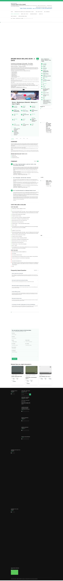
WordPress (36, 578)
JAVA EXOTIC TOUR (26, 124)
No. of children (27, 343)
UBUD (50, 131)
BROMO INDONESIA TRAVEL (23, 16)
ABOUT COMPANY (13, 16)
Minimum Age (44, 81)
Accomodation (44, 63)
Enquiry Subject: (14, 347)
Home (12, 11)
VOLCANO (24, 125)
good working (16, 129)
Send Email (14, 358)
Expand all (35, 161)
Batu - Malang (34, 118)
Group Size (44, 85)
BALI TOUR (47, 129)
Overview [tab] (12, 138)
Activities (44, 91)
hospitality (15, 130)
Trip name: (13, 331)
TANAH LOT (47, 131)
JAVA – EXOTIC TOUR (39, 11)
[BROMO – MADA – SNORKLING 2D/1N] (42, 180)
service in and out (45, 102)
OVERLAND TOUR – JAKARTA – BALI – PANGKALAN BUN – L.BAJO (24, 11)
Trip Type (24, 123)
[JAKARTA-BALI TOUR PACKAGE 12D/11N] (31, 370)
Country (13, 340)
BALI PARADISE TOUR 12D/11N (44, 376)
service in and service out (16, 134)
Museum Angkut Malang (14, 74)
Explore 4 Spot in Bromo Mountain (16, 76)
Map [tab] (27, 138)
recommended (16, 132)
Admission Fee (45, 67)
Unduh (23, 89)
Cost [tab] (20, 138)
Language (33, 109)
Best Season (44, 65)
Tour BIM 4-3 (16, 66)
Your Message (14, 350)
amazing (15, 128)
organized (15, 131)
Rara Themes (30, 578)
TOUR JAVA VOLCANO (18, 4)
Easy (44, 97)
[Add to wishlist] (22, 367)
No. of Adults (13, 343)
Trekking (47, 92)
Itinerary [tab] (17, 138)
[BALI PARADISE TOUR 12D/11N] (45, 370)
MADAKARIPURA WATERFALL (34, 121)
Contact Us (21, 80)
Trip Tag (15, 127)
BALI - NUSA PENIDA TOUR (48, 128)
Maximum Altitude (45, 77)
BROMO (33, 119)
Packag (12, 66)
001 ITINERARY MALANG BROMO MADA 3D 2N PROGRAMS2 (16, 89)
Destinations (33, 117)
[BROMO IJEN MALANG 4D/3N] (18, 370)
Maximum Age (44, 83)
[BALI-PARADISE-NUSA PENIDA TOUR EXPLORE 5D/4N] (42, 122)
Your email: (13, 336)
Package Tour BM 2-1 (22, 66)
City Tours (44, 92)
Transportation (24, 113)
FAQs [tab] (24, 138)
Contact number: (27, 340)
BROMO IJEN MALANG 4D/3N (17, 376)
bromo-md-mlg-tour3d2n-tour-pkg (15, 67)
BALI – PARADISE (46, 11)
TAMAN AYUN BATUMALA (49, 130)
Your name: (13, 333)
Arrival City (15, 109)
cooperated (18, 128)
